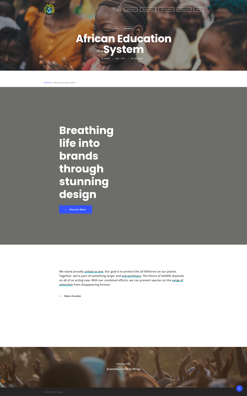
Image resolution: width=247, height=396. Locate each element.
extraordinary (131, 276)
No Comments (137, 58)
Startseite (47, 82)
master (107, 58)
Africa (116, 28)
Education (128, 28)
